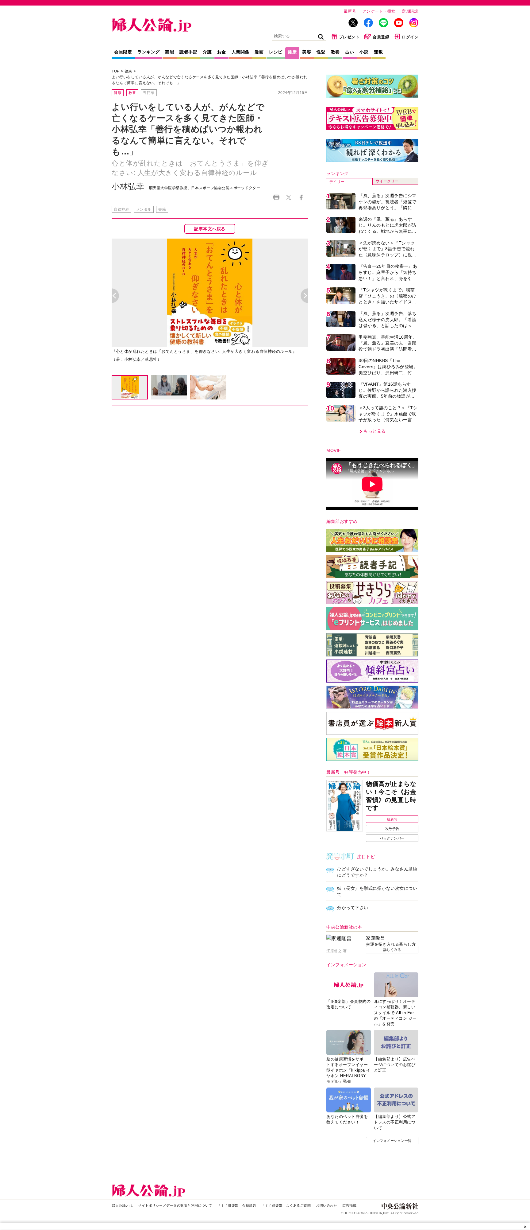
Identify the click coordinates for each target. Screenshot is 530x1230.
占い (349, 51)
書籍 (162, 209)
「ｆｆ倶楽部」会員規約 (236, 1205)
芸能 (169, 51)
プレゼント (349, 37)
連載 (378, 51)
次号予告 (392, 829)
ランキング (148, 51)
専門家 (149, 93)
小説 (363, 51)
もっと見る (374, 431)
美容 (306, 51)
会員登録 (381, 37)
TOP (116, 71)
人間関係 (240, 51)
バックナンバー (392, 838)
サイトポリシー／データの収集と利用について (175, 1205)
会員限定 (123, 51)
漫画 (259, 51)
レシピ (275, 51)
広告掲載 (349, 1205)
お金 (221, 51)
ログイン (410, 37)
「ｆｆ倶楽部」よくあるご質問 (286, 1205)
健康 (292, 51)
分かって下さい (352, 907)
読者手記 (188, 51)
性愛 (321, 51)
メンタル (144, 209)
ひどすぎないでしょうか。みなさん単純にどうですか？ (377, 872)
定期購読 (410, 11)
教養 (335, 51)
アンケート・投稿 (379, 11)
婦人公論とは (122, 1205)
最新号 (350, 11)
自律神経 (121, 209)
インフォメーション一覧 (392, 1140)
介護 (207, 51)
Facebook (301, 197)
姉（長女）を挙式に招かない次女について (377, 891)
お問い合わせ (326, 1205)
